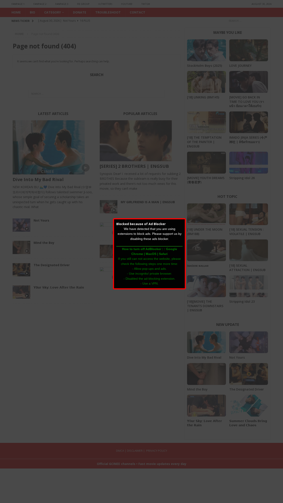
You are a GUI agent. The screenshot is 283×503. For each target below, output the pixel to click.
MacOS (151, 254)
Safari (163, 254)
